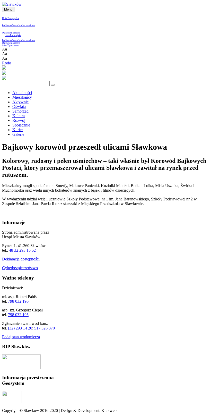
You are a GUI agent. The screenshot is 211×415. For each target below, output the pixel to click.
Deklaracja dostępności (21, 259)
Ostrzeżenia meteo (11, 32)
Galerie (18, 134)
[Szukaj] (53, 85)
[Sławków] (12, 4)
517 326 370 (44, 328)
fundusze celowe (27, 25)
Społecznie (21, 125)
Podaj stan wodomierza (21, 337)
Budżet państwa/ (10, 25)
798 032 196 (18, 301)
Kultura (18, 116)
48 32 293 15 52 (22, 250)
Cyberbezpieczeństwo (20, 268)
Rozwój (18, 120)
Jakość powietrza (10, 45)
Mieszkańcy (22, 97)
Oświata (19, 106)
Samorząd (20, 111)
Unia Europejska (10, 18)
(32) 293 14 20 (20, 328)
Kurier (17, 130)
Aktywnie (20, 102)
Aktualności (22, 92)
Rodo (6, 63)
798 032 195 (18, 314)
